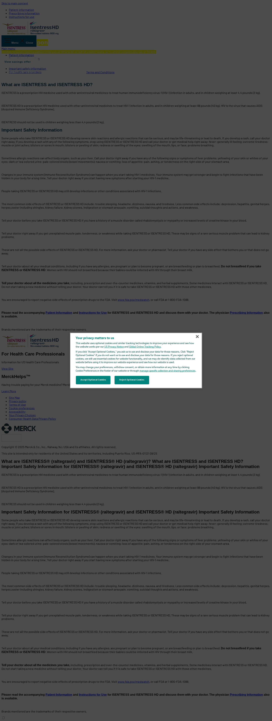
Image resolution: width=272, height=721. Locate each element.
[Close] (197, 337)
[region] (136, 360)
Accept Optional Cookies (93, 380)
